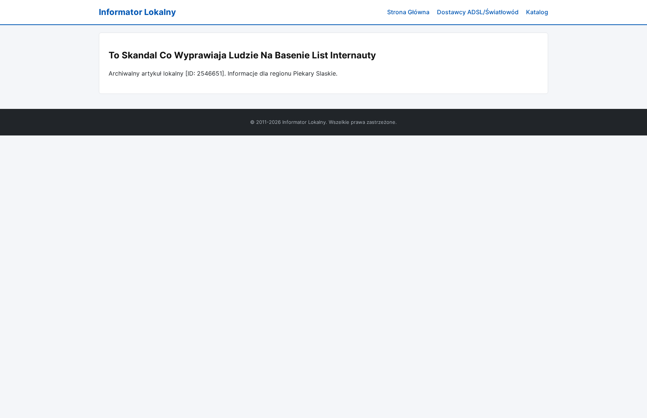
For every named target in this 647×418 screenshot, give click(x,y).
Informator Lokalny (137, 12)
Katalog (537, 12)
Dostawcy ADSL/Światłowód (478, 12)
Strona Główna (408, 12)
